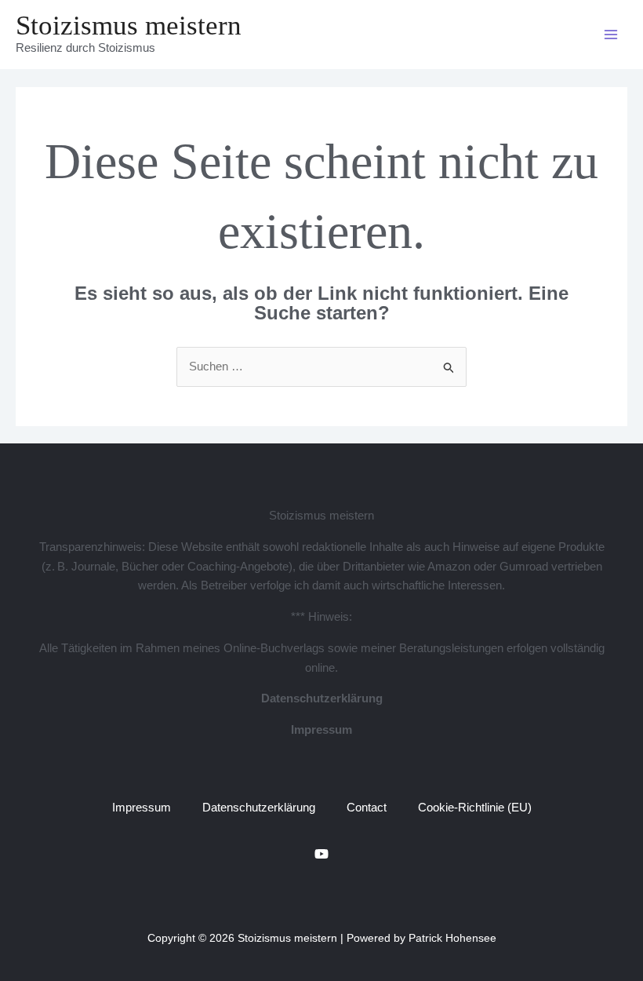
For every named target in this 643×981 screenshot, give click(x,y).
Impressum (321, 729)
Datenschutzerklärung (322, 698)
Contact (367, 807)
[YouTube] (321, 854)
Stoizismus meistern (129, 25)
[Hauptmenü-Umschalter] (611, 35)
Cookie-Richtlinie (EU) (475, 807)
